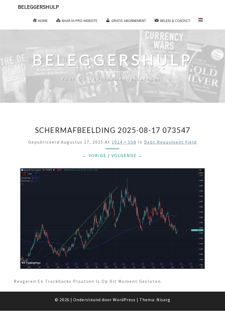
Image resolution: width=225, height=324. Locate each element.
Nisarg (163, 299)
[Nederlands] (203, 22)
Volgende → (127, 155)
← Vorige (94, 155)
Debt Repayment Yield (170, 142)
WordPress (124, 299)
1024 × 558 (124, 142)
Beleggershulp (38, 6)
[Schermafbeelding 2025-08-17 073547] (112, 220)
